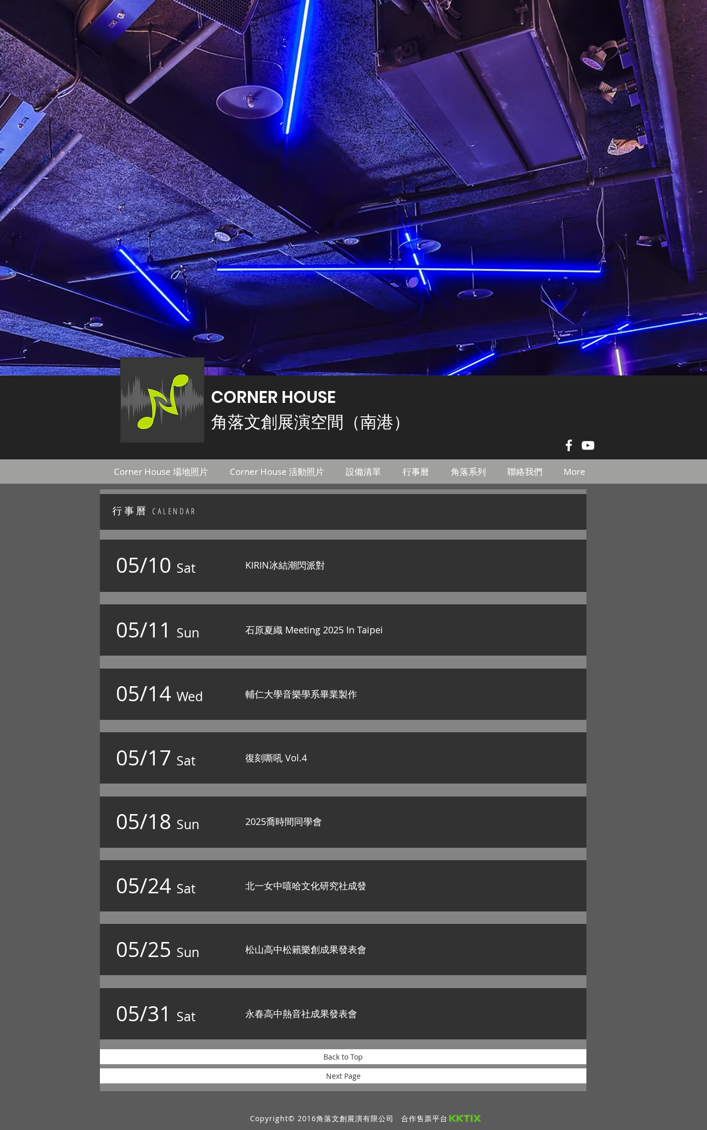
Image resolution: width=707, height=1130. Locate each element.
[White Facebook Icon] (569, 445)
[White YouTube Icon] (588, 445)
